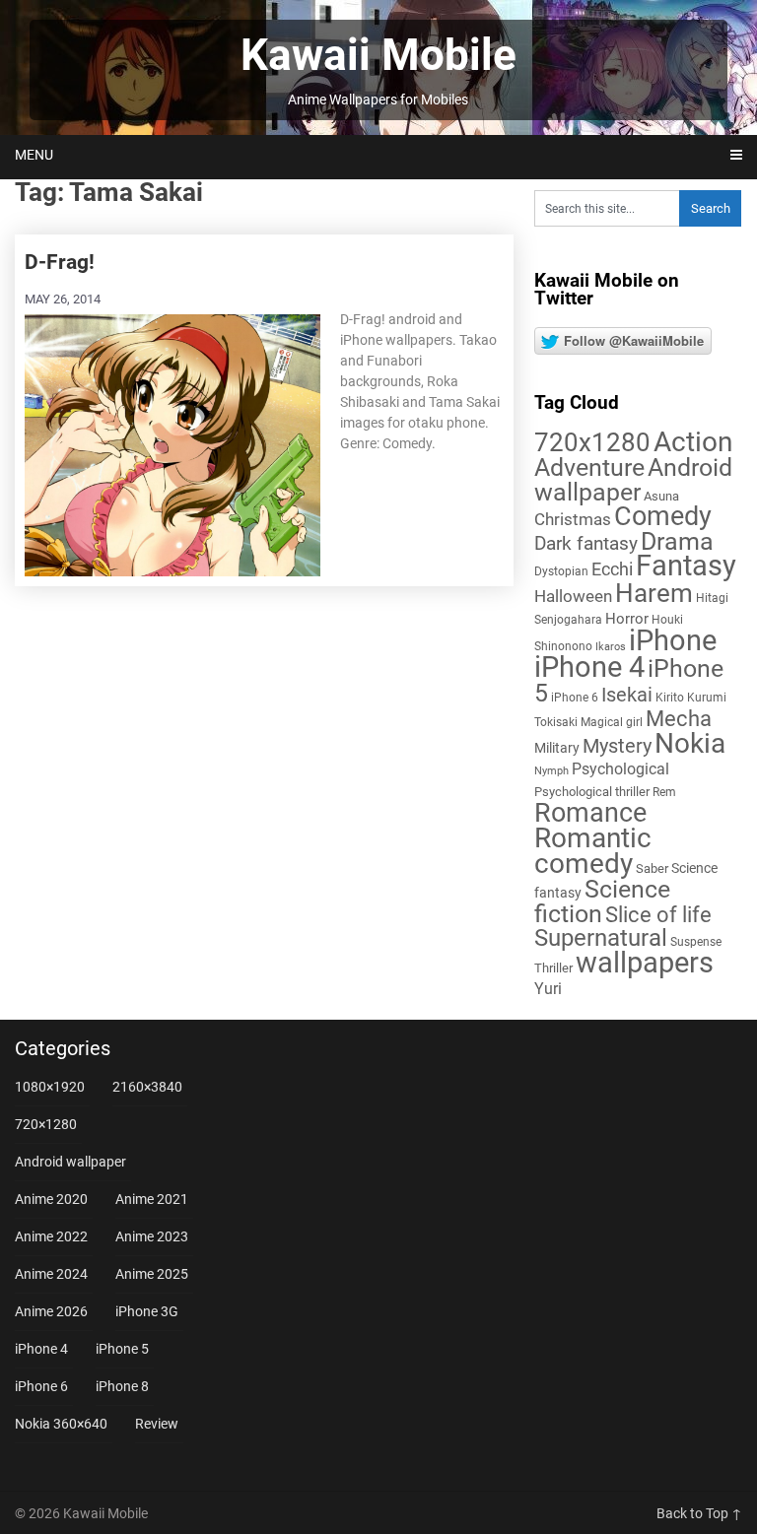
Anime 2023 (151, 1236)
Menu (34, 155)
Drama (677, 541)
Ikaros (610, 646)
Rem (664, 792)
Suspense (696, 942)
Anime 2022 (51, 1236)
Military (557, 748)
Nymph (551, 771)
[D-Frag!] (172, 443)
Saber (652, 868)
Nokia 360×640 (61, 1424)
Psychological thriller (592, 791)
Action (693, 442)
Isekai (627, 694)
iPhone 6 (574, 697)
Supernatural (600, 938)
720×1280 (46, 1124)
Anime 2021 (151, 1199)
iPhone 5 (122, 1349)
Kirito (669, 697)
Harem (654, 592)
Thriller (553, 968)
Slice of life (658, 914)
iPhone (673, 640)
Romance (590, 813)
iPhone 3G (146, 1311)
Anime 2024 (51, 1274)
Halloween (573, 596)
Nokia (689, 743)
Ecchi (612, 569)
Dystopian (561, 571)
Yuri (548, 988)
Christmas (572, 519)
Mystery (617, 746)
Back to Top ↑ (699, 1513)
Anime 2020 (51, 1199)
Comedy (663, 516)
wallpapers (645, 962)
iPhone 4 (589, 667)
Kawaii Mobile (378, 55)
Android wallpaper (633, 479)
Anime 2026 (51, 1311)
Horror (627, 619)
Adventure (589, 467)
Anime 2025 (151, 1274)
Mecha (679, 718)
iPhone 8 (122, 1386)
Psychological (620, 769)
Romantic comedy (593, 851)
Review (156, 1424)
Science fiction (602, 901)
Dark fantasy (586, 544)
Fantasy (686, 565)
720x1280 (592, 442)
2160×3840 (147, 1087)
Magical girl (612, 722)
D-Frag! (60, 262)
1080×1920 (50, 1087)
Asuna (661, 496)
